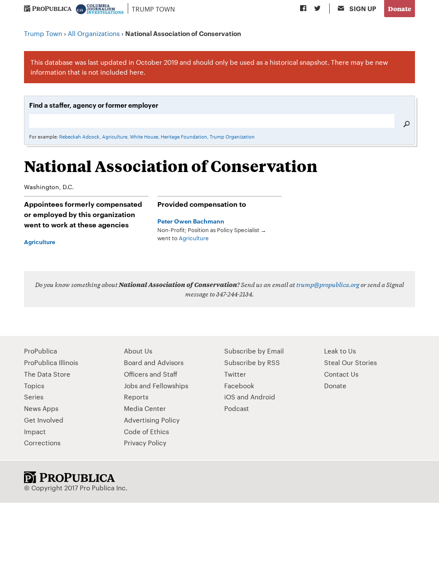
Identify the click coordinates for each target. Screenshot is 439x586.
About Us (138, 350)
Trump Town (153, 8)
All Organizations (94, 33)
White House (144, 136)
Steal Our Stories (350, 362)
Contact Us (341, 373)
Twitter (235, 373)
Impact (35, 431)
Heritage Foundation (184, 136)
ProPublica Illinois (51, 362)
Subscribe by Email (254, 350)
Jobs (131, 385)
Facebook (239, 385)
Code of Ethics (146, 431)
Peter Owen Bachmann (190, 221)
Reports (136, 396)
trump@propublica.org (327, 284)
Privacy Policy (145, 442)
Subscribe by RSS (252, 362)
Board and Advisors (153, 362)
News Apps (41, 408)
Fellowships (170, 385)
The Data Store (47, 373)
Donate (399, 8)
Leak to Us (340, 350)
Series (33, 396)
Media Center (145, 408)
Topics (34, 385)
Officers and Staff (150, 373)
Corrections (42, 442)
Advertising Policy (152, 419)
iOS (229, 396)
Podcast (236, 408)
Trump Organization (232, 136)
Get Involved (43, 419)
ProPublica (40, 350)
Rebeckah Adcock (79, 136)
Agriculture (114, 136)
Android (262, 396)
